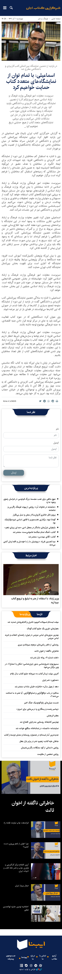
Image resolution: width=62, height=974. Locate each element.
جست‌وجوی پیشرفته (10, 957)
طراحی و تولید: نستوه (27, 969)
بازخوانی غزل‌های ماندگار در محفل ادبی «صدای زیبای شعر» (29, 527)
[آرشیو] (21, 965)
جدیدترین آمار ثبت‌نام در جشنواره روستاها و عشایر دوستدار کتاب (31, 735)
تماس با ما (42, 957)
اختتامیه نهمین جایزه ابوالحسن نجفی (16, 908)
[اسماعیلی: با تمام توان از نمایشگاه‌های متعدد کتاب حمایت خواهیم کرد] (31, 41)
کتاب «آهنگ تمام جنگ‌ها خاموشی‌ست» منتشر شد (34, 532)
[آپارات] (41, 965)
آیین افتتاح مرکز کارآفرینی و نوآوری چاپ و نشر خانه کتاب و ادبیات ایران (16, 868)
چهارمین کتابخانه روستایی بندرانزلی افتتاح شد (39, 722)
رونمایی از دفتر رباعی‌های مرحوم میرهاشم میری (38, 644)
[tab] (40, 614)
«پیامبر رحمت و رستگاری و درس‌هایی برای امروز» (37, 709)
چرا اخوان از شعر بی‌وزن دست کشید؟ (16, 845)
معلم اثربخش (53, 715)
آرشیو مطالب (54, 957)
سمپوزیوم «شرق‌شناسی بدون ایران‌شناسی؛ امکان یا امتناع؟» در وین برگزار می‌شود (32, 665)
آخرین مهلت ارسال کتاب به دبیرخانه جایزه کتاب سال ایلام (34, 673)
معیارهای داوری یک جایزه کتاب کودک (43, 628)
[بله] (26, 965)
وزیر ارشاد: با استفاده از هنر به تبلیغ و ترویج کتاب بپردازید (35, 600)
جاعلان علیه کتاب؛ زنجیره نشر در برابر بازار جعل (39, 741)
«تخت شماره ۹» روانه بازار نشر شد (44, 657)
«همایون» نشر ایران (50, 680)
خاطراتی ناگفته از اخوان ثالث (46, 651)
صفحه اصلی (55, 18)
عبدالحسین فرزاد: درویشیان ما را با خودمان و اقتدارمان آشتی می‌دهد (29, 543)
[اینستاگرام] (31, 965)
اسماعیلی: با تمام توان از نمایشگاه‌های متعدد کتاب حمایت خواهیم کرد (31, 81)
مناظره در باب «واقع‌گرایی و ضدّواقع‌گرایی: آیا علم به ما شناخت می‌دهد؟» (32, 694)
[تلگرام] (36, 965)
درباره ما (33, 957)
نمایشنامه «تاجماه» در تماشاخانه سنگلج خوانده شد (37, 728)
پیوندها (24, 957)
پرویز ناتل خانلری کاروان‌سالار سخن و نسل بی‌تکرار (34, 515)
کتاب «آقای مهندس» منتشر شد (41, 537)
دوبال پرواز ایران (22, 885)
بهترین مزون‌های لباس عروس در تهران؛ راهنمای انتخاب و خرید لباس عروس (32, 636)
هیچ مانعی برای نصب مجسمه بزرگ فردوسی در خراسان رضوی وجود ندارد (29, 500)
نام (57, 429)
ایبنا (43, 10)
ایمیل (56, 443)
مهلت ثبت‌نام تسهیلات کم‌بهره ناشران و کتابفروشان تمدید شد (33, 622)
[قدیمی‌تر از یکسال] (31, 579)
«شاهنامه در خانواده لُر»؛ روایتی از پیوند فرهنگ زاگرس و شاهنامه (31, 508)
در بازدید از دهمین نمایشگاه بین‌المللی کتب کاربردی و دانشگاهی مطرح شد (31, 67)
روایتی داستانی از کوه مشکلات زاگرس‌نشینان (40, 747)
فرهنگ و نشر (43, 18)
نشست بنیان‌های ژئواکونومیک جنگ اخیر (41, 702)
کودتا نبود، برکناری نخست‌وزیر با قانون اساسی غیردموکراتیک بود (30, 521)
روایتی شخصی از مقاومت (48, 754)
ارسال (13, 473)
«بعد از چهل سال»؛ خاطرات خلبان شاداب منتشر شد (37, 686)
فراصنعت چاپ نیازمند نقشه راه (16, 822)
